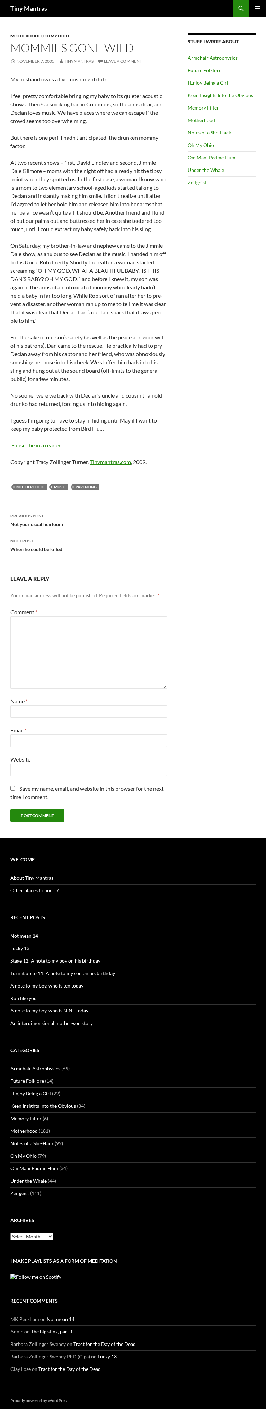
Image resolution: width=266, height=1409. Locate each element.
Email (18, 730)
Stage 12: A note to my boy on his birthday (55, 961)
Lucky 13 (19, 948)
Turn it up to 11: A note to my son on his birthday (62, 973)
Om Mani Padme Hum (212, 157)
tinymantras (79, 61)
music (60, 487)
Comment (23, 612)
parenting (86, 487)
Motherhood (26, 35)
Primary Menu (257, 8)
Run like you (23, 998)
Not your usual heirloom (36, 520)
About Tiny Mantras (31, 878)
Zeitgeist (197, 182)
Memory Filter (203, 108)
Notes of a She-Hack (209, 133)
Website (20, 759)
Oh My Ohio (56, 35)
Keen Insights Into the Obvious (220, 95)
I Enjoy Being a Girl (208, 83)
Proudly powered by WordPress (39, 1400)
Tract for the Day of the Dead (104, 1344)
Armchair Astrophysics (213, 58)
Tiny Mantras (28, 8)
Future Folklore (204, 70)
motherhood (30, 487)
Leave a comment (123, 61)
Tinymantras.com (110, 462)
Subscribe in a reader (36, 445)
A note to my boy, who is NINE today (49, 1011)
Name (19, 701)
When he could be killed (36, 545)
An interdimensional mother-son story (51, 1023)
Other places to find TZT (36, 890)
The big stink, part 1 (52, 1331)
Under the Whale (206, 170)
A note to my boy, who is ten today (46, 986)
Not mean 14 (24, 936)
